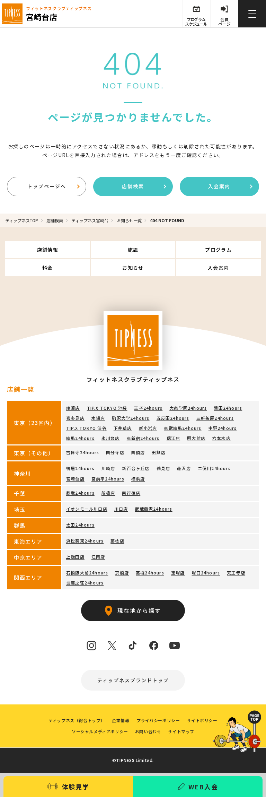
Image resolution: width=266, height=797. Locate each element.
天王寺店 (236, 572)
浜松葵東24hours (85, 541)
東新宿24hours (143, 438)
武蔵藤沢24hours (153, 509)
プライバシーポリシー (158, 720)
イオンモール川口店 (86, 509)
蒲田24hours (228, 408)
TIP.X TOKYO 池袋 (107, 408)
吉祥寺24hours (82, 452)
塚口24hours (206, 572)
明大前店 (196, 438)
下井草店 (123, 428)
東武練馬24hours (182, 428)
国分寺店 (115, 452)
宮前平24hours (107, 479)
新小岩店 (148, 428)
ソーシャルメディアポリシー (100, 731)
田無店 (159, 452)
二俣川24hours (214, 468)
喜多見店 (75, 418)
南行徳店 (131, 493)
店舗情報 (48, 249)
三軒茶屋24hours (215, 418)
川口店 (121, 509)
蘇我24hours (80, 493)
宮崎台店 (75, 479)
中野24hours (223, 428)
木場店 (98, 418)
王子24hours (148, 408)
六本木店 (221, 438)
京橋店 (122, 572)
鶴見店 (163, 468)
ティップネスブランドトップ (133, 680)
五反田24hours (173, 418)
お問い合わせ (148, 731)
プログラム (218, 249)
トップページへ (46, 186)
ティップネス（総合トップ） (76, 720)
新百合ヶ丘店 (135, 468)
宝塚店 (178, 572)
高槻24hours (150, 572)
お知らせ (133, 267)
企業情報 (120, 720)
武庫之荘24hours (85, 583)
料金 (47, 267)
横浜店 (138, 479)
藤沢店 (184, 468)
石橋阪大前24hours (87, 572)
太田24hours (80, 525)
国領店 (138, 452)
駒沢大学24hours (130, 418)
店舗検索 (133, 186)
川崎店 (108, 468)
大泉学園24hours (188, 408)
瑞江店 (173, 438)
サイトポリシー (202, 720)
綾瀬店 (73, 408)
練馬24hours (80, 438)
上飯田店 (75, 557)
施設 (133, 249)
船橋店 (108, 493)
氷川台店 (110, 438)
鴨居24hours (80, 468)
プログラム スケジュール (196, 21)
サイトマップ (181, 731)
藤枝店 (117, 541)
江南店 (98, 557)
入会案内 (219, 186)
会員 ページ (224, 21)
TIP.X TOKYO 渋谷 (86, 428)
